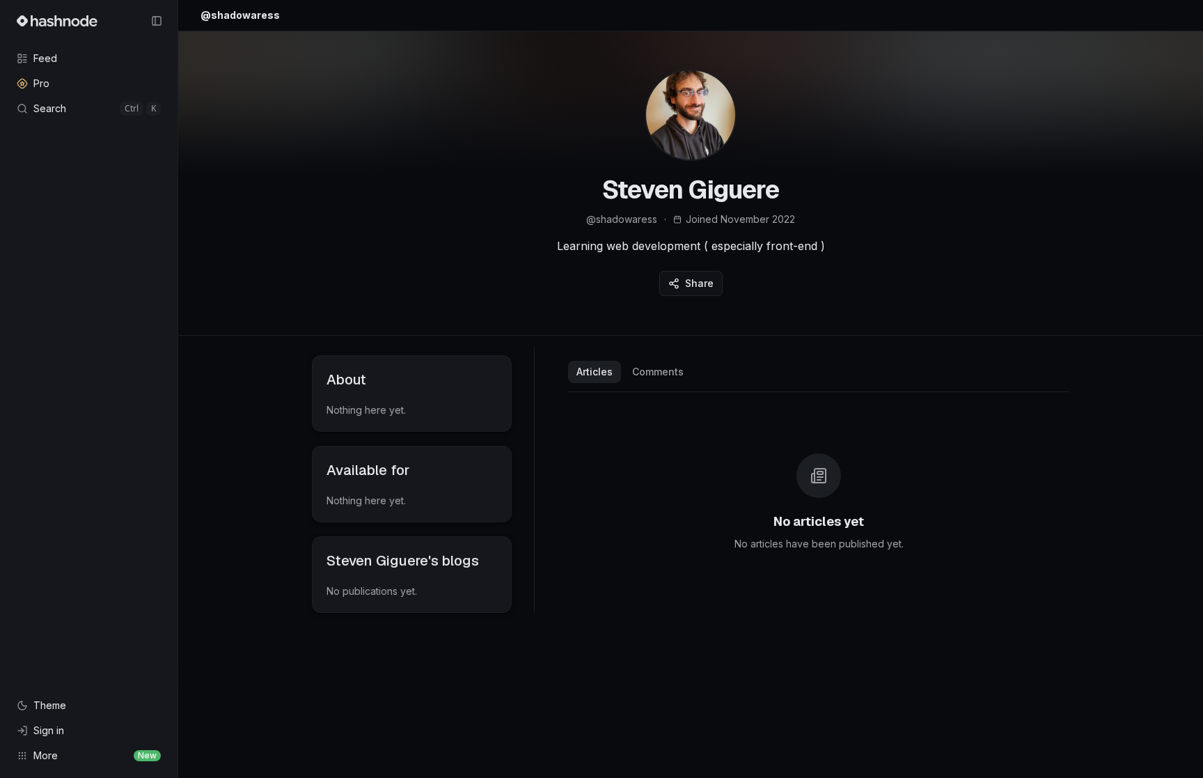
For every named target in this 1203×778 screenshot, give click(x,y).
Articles (594, 372)
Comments (658, 372)
